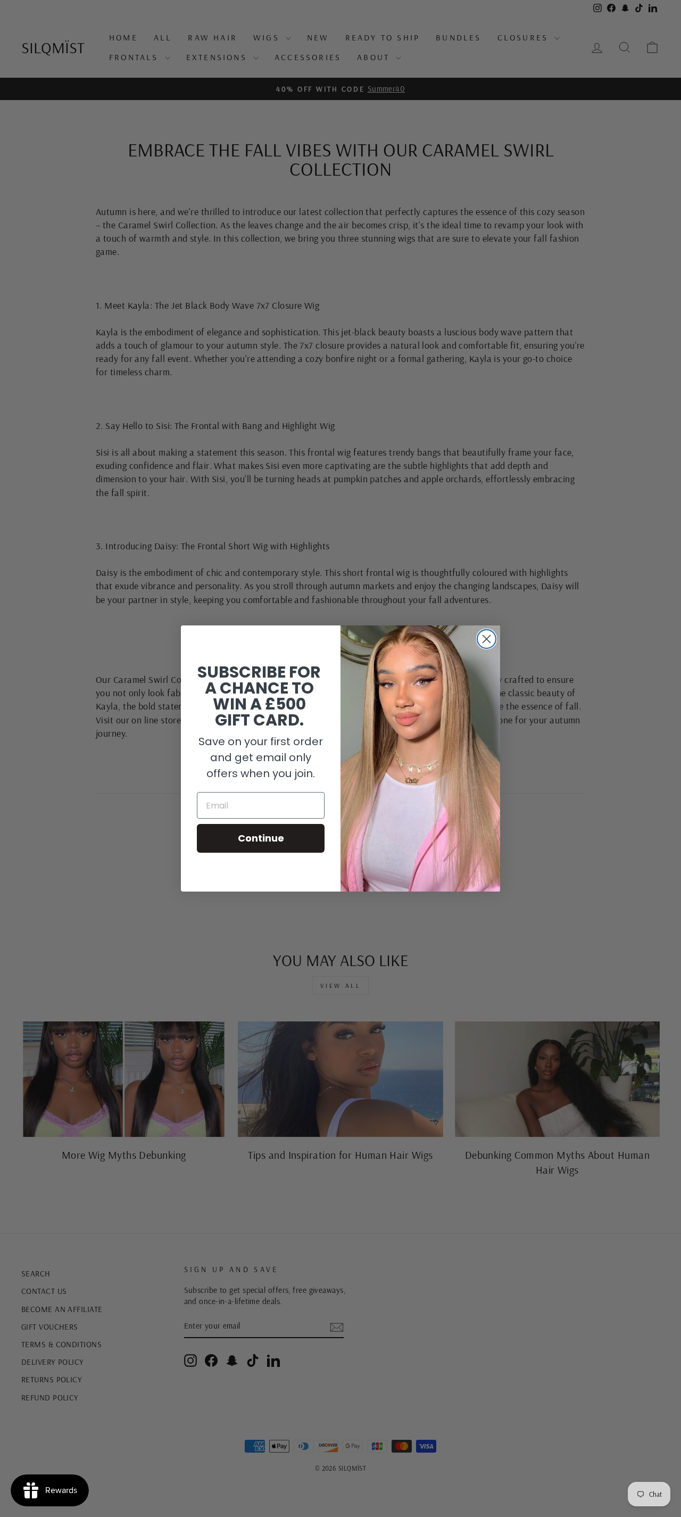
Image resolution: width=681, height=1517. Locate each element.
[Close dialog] (486, 639)
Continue (261, 838)
